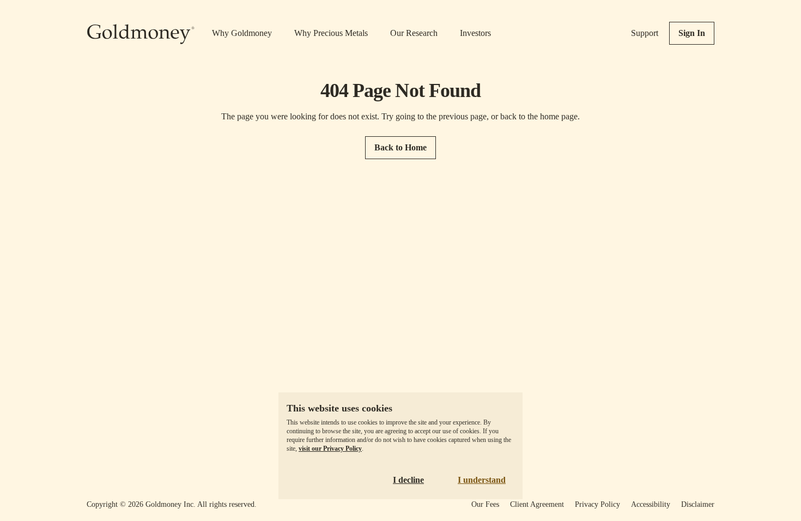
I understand (482, 479)
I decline (408, 479)
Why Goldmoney (242, 33)
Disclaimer (697, 504)
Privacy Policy (597, 504)
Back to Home (400, 147)
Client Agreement (537, 504)
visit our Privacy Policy (330, 448)
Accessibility (650, 504)
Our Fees (485, 504)
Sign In (691, 33)
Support (644, 33)
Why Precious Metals (331, 33)
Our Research (414, 33)
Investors (475, 33)
